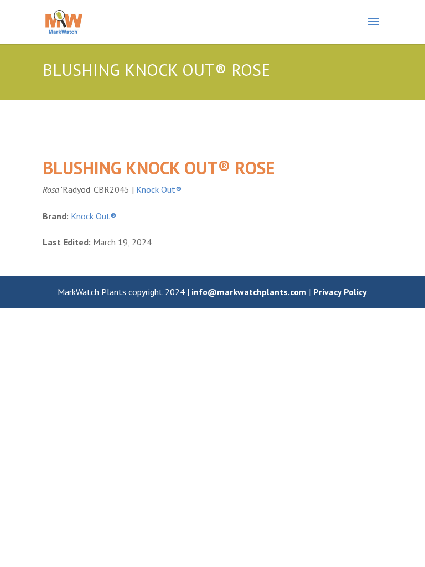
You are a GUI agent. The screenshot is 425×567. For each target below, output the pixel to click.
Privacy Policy (340, 291)
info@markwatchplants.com (249, 291)
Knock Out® (159, 189)
